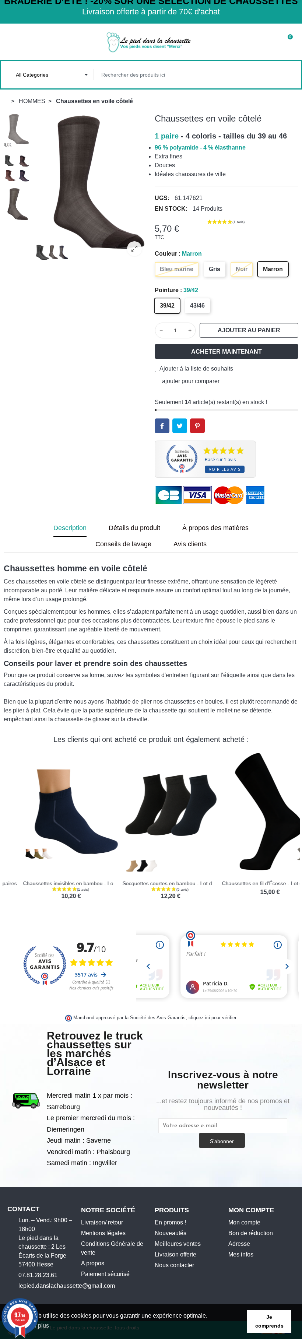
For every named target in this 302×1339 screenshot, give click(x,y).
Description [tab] (70, 528)
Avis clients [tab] (190, 544)
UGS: (162, 198)
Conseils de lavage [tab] (123, 544)
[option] (90, 187)
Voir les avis (224, 469)
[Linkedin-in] (56, 1298)
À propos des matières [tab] (215, 528)
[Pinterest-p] (45, 1298)
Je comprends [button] (269, 1321)
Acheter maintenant (226, 351)
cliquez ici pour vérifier (212, 1017)
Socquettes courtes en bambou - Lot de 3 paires (159, 883)
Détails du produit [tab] (134, 528)
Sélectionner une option (28, 871)
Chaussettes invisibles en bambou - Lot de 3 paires (63, 883)
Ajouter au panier (249, 330)
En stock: (171, 209)
